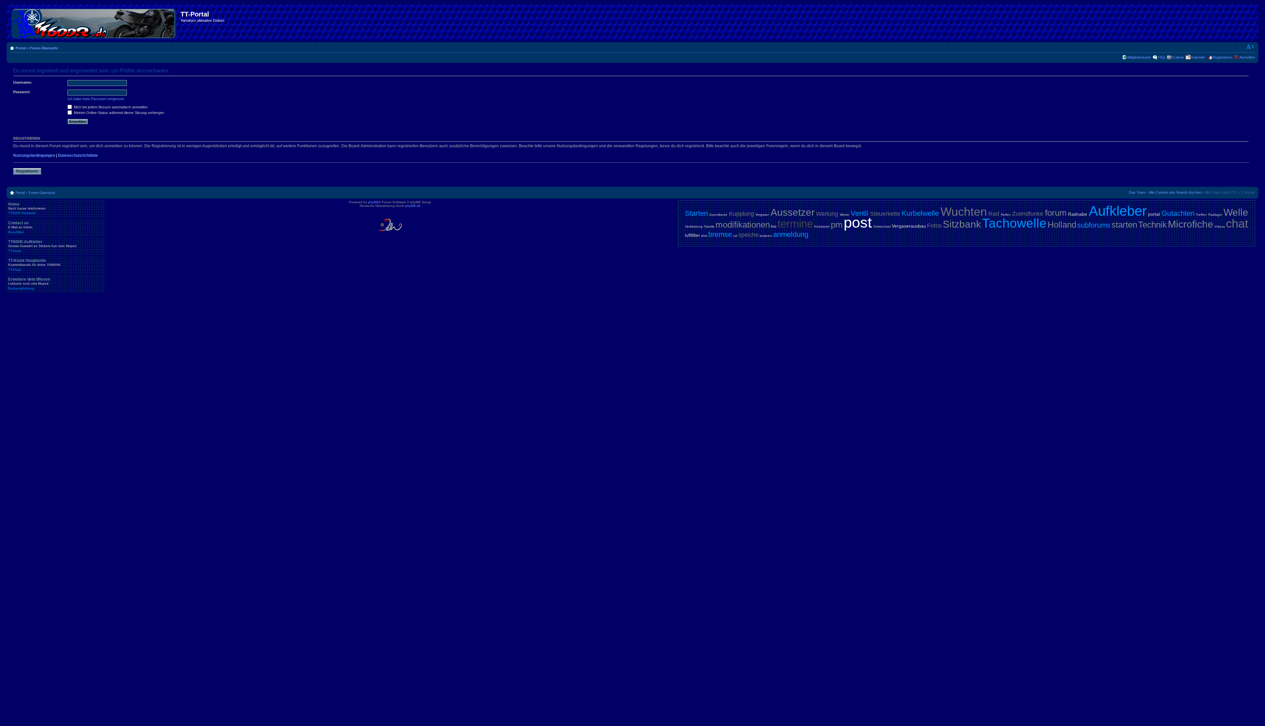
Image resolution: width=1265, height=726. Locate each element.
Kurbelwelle (920, 213)
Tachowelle (1014, 223)
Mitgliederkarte (1139, 57)
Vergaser (762, 214)
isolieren (766, 235)
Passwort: (22, 92)
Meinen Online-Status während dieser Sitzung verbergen (118, 113)
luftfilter (692, 235)
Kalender (1198, 57)
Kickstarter (822, 226)
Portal (20, 48)
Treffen (1201, 214)
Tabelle (709, 226)
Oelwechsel (882, 226)
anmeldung (790, 234)
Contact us (20, 227)
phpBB (373, 202)
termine (795, 224)
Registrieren (1222, 57)
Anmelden (1247, 57)
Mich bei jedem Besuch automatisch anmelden (110, 107)
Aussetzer (793, 212)
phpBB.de (413, 206)
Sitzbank (962, 224)
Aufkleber (1118, 211)
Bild (773, 226)
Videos (1219, 226)
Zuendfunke (1027, 213)
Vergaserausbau (909, 226)
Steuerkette (885, 213)
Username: (22, 82)
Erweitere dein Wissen (29, 283)
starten (1124, 225)
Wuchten (964, 211)
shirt (704, 235)
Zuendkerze (718, 214)
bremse (720, 234)
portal (1154, 214)
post (858, 222)
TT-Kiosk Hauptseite (34, 264)
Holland (1062, 225)
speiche (748, 235)
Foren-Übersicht (44, 48)
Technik (1152, 225)
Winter (844, 214)
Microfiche (1190, 224)
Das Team (1137, 192)
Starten (696, 213)
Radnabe (1077, 214)
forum (1056, 213)
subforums (1093, 225)
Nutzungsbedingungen (34, 155)
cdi (735, 235)
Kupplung (741, 213)
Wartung (827, 213)
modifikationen (743, 225)
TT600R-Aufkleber (42, 246)
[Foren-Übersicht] (94, 22)
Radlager (1215, 214)
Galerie (1178, 57)
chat (1237, 223)
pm (837, 225)
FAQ (1161, 57)
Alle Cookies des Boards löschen (1175, 192)
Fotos (934, 225)
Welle (1235, 212)
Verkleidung (694, 226)
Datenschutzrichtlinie (78, 155)
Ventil (859, 213)
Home (27, 208)
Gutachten (1178, 213)
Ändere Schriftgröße (1250, 47)
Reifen (1006, 214)
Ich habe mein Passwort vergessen (96, 99)
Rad (993, 213)
